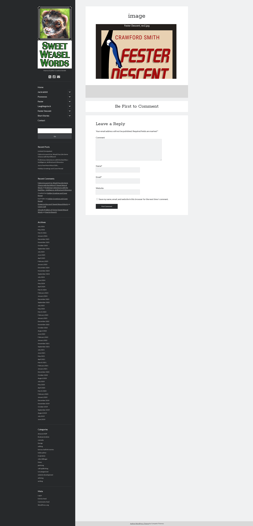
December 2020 (43, 372)
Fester (40, 101)
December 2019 (43, 400)
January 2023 (42, 318)
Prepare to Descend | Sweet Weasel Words (53, 204)
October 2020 (43, 375)
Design (40, 443)
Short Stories (43, 115)
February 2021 (43, 366)
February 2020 (43, 394)
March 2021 (42, 362)
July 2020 (41, 381)
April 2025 (41, 258)
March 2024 (42, 290)
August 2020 (42, 378)
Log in (40, 495)
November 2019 (43, 404)
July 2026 (41, 226)
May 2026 (41, 230)
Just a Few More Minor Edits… (48, 165)
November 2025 (43, 242)
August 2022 (42, 331)
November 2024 (43, 271)
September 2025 (44, 249)
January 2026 (42, 236)
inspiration (41, 456)
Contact (41, 120)
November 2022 (43, 325)
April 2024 (41, 287)
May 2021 (41, 356)
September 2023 (44, 302)
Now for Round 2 (51, 212)
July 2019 (41, 416)
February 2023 (43, 315)
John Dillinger (42, 459)
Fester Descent (44, 111)
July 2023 (41, 306)
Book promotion (43, 437)
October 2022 (43, 328)
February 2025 (43, 261)
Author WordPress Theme (139, 524)
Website (100, 188)
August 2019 (42, 413)
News (40, 462)
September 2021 (44, 347)
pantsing (41, 465)
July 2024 (41, 277)
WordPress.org (43, 505)
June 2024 (41, 280)
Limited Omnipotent (45, 151)
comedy (41, 440)
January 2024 (42, 296)
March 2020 (42, 391)
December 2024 (43, 268)
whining (40, 478)
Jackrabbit (43, 92)
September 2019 (44, 410)
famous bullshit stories (46, 450)
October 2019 (43, 407)
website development (45, 475)
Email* (99, 177)
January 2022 (42, 340)
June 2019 (41, 419)
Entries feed (42, 499)
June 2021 (41, 353)
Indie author (42, 453)
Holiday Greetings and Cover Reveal (50, 169)
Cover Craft (42, 207)
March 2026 (42, 233)
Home (40, 87)
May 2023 (41, 309)
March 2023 (42, 312)
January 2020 (42, 397)
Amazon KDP (42, 434)
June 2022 (41, 334)
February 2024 (43, 293)
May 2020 (41, 385)
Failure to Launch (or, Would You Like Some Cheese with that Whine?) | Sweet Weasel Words (53, 185)
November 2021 (43, 343)
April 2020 (41, 388)
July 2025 (41, 252)
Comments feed (43, 502)
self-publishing (43, 468)
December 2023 (43, 299)
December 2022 (43, 321)
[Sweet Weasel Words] (55, 67)
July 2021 (41, 350)
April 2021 (41, 359)
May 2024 (41, 283)
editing (40, 446)
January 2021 (42, 369)
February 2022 (43, 337)
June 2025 (41, 255)
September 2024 (44, 274)
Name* (99, 166)
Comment (100, 137)
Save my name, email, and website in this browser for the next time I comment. (133, 199)
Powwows (42, 96)
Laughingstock (44, 106)
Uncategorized (43, 472)
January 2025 (42, 264)
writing (40, 481)
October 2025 (43, 245)
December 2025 (43, 239)
